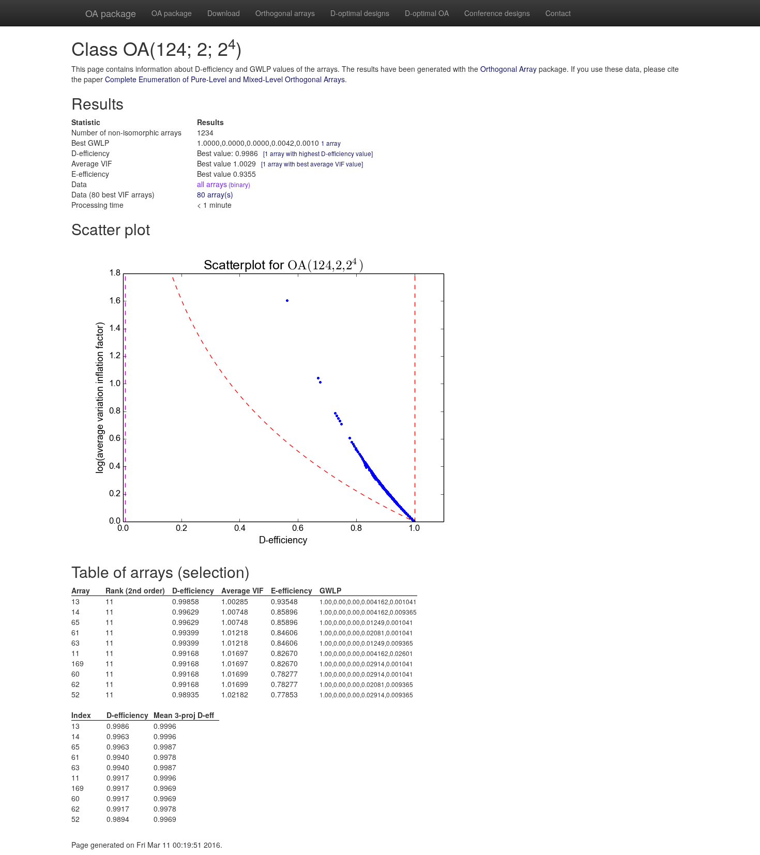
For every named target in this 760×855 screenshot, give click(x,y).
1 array (331, 143)
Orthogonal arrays (285, 13)
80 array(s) (215, 194)
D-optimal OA (427, 13)
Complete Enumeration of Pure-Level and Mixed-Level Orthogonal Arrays (225, 79)
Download (223, 13)
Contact (558, 13)
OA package (110, 13)
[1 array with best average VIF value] (312, 163)
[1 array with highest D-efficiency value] (318, 153)
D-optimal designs (359, 13)
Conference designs (497, 13)
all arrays (223, 184)
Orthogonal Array (508, 69)
